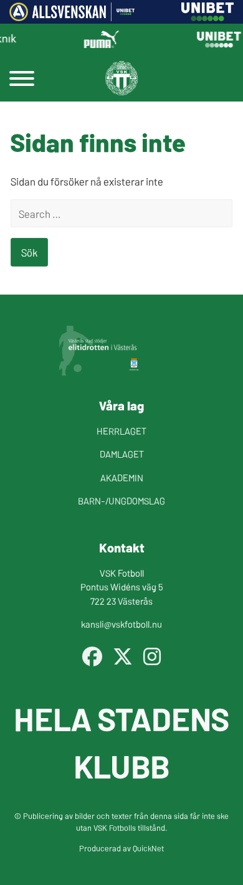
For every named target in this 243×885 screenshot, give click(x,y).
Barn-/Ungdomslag (121, 500)
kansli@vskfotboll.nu (121, 623)
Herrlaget (121, 430)
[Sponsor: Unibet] (207, 17)
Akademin (121, 477)
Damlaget (122, 453)
